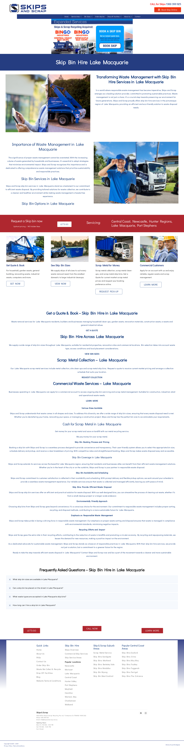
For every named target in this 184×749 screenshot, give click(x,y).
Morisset (69, 669)
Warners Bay (70, 696)
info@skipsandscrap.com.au (49, 720)
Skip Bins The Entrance (132, 676)
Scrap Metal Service (102, 652)
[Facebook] (141, 713)
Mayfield (69, 689)
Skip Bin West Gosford (103, 676)
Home (38, 649)
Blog (38, 677)
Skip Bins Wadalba (101, 668)
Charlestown (70, 700)
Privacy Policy (8, 746)
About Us (40, 653)
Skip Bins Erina (129, 656)
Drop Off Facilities (44, 673)
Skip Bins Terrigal (130, 672)
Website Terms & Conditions (48, 680)
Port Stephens (71, 685)
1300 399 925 (45, 717)
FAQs (38, 657)
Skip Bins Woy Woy (130, 660)
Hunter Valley (70, 681)
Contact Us (41, 661)
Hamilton (69, 693)
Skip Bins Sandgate (102, 656)
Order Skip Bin (43, 665)
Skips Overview (72, 649)
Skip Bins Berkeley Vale (103, 664)
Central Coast (71, 677)
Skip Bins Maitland (102, 660)
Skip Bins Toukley (129, 664)
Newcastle (69, 665)
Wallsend (69, 704)
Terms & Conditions (19, 746)
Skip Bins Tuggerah (130, 668)
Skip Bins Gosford (130, 652)
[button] (92, 579)
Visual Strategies (175, 745)
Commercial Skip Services (76, 653)
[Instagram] (146, 713)
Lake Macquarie (72, 673)
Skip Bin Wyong (100, 672)
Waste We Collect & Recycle (48, 669)
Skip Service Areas (73, 657)
